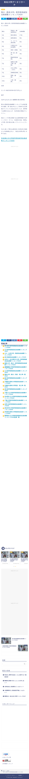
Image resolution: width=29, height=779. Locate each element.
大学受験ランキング (7, 763)
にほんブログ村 (6, 757)
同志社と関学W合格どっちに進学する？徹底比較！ (15, 675)
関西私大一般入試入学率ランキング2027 (15, 696)
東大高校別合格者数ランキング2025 (15, 357)
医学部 (3, 9)
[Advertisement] (14, 162)
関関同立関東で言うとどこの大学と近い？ (14, 681)
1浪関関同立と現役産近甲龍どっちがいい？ (14, 691)
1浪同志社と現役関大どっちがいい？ (14, 686)
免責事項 (20, 775)
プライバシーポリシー (11, 775)
